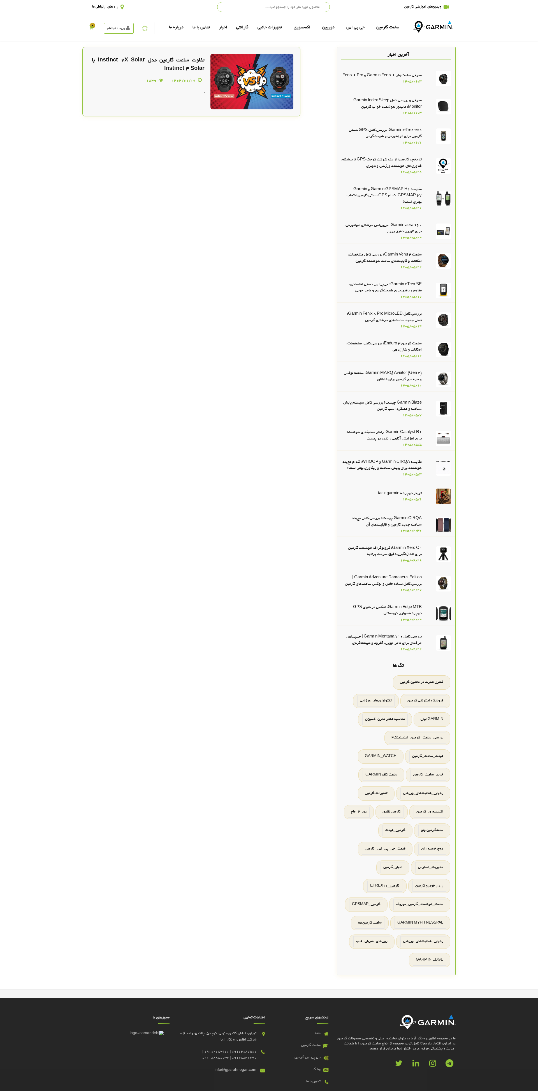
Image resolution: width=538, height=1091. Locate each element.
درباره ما (176, 27)
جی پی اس (355, 27)
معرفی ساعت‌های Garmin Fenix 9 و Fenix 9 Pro (382, 75)
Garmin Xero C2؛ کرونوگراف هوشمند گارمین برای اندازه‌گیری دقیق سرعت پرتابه (385, 551)
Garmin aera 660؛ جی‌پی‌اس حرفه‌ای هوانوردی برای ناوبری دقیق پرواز (383, 228)
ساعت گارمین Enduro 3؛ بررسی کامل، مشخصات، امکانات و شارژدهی (384, 347)
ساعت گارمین (387, 27)
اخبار (223, 27)
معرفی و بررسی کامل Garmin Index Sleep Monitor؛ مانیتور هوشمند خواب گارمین (387, 103)
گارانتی (242, 27)
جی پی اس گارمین (307, 1058)
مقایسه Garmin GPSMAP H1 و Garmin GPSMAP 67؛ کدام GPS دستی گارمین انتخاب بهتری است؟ (384, 195)
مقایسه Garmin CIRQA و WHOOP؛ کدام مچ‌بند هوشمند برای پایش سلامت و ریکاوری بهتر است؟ (382, 465)
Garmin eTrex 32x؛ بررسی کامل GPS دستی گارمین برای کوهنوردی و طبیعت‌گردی (385, 133)
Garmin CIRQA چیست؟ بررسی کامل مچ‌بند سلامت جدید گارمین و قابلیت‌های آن (387, 521)
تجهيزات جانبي (270, 27)
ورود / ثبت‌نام (116, 28)
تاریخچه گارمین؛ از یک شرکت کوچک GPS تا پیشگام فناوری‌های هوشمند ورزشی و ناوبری (382, 163)
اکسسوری (302, 27)
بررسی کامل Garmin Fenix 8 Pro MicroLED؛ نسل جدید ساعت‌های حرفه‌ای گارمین (384, 317)
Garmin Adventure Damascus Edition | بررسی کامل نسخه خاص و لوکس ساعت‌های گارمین (383, 581)
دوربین (328, 27)
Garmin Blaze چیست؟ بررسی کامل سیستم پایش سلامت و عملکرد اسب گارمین (382, 406)
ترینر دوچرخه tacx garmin (400, 493)
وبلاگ (317, 1070)
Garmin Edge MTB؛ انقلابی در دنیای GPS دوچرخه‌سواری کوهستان (387, 610)
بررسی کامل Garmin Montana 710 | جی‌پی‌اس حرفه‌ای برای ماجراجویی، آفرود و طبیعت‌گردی (384, 640)
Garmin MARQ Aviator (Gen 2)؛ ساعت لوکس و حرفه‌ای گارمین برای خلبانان (383, 376)
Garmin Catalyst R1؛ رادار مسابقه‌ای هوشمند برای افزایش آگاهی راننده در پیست (384, 435)
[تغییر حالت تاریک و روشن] (145, 28)
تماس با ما (201, 27)
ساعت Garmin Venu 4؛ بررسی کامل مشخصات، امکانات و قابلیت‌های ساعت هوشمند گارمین (385, 258)
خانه (318, 1033)
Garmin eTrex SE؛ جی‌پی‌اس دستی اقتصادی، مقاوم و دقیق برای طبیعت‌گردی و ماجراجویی (385, 287)
